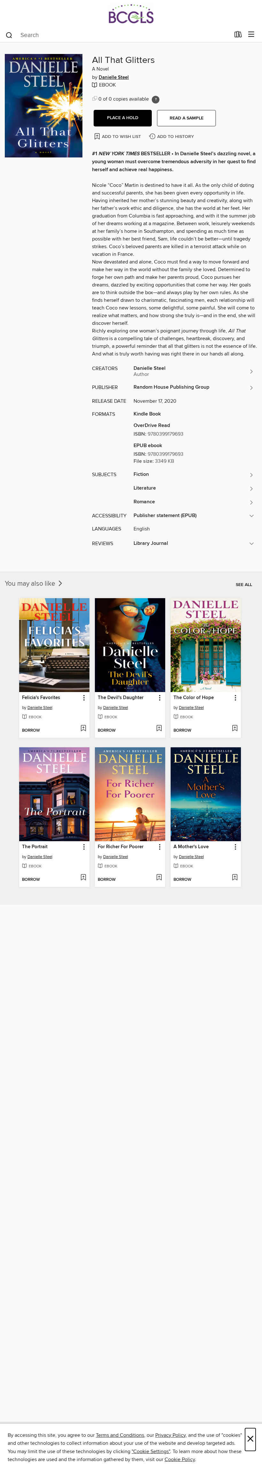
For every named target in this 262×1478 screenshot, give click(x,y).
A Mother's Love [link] (191, 847)
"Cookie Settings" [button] (151, 1451)
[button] (123, 118)
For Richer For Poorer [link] (120, 847)
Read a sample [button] (187, 118)
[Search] (9, 35)
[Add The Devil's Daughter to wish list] (159, 729)
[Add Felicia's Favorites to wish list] (83, 729)
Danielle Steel (114, 77)
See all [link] (244, 585)
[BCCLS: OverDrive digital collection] (131, 13)
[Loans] (238, 35)
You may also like (31, 584)
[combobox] (118, 35)
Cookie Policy (180, 1459)
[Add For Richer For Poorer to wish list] (159, 878)
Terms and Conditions (120, 1435)
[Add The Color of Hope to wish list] (235, 729)
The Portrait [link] (35, 847)
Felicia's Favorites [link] (41, 698)
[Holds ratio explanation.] (155, 99)
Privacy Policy (170, 1435)
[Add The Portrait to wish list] (83, 878)
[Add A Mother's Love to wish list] (235, 878)
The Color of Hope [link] (193, 698)
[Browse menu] (251, 34)
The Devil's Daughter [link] (120, 698)
